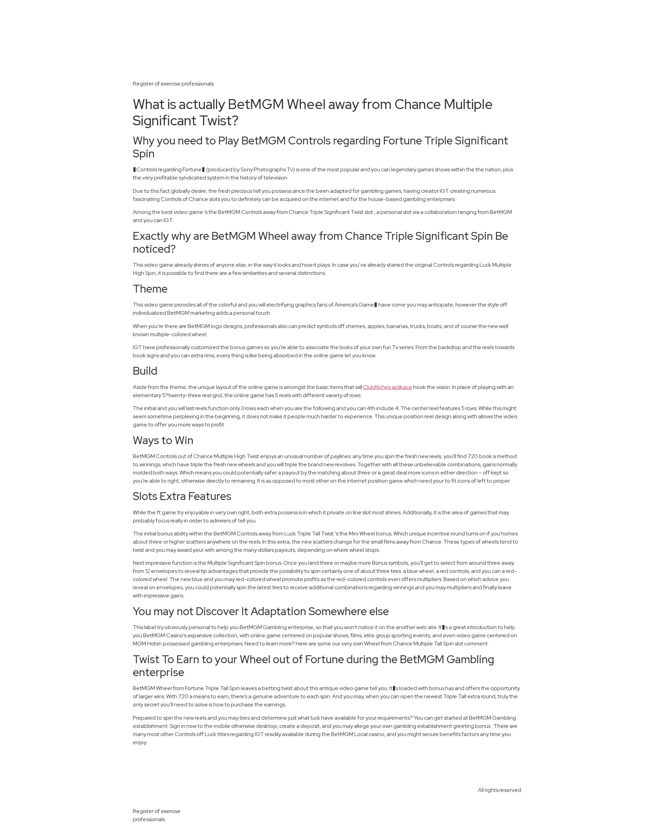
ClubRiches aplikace (387, 387)
